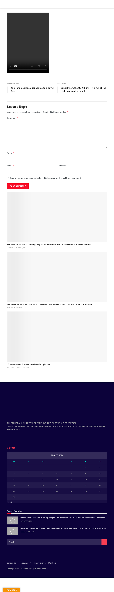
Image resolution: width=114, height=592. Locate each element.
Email (10, 165)
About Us (24, 563)
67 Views (10, 248)
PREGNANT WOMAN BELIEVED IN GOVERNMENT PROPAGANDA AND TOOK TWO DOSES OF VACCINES (50, 304)
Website (62, 166)
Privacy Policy (38, 563)
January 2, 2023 (21, 248)
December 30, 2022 (22, 367)
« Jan (9, 502)
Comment (12, 118)
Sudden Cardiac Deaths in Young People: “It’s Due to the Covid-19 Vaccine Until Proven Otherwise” (49, 245)
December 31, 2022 (22, 307)
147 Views (10, 367)
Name (10, 153)
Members (52, 563)
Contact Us (11, 563)
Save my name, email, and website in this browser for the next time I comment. (45, 178)
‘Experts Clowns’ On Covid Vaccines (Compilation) (28, 364)
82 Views (10, 307)
